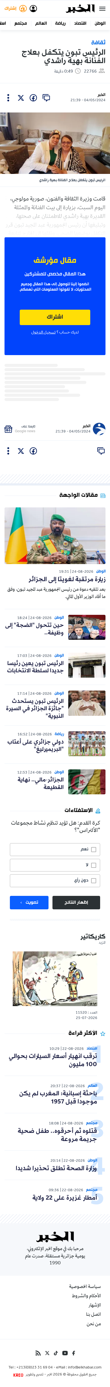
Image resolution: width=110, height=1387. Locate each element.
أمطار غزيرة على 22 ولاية (64, 1198)
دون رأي (81, 880)
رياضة (60, 23)
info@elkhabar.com (85, 1368)
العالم (41, 23)
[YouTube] (65, 1353)
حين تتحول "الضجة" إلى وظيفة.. (34, 629)
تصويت (32, 903)
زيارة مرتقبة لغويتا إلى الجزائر (66, 579)
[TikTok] (56, 1353)
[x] (21, 98)
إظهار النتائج (76, 903)
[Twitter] (47, 1353)
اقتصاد (80, 23)
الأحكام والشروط (86, 1296)
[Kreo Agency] (19, 1375)
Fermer (102, 8)
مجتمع (20, 23)
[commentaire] (46, 98)
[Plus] (8, 98)
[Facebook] (73, 1353)
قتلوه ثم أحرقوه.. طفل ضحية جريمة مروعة (57, 1135)
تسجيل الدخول (43, 332)
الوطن (100, 23)
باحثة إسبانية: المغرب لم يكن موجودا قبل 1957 (58, 1097)
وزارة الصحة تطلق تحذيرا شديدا (56, 1168)
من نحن (94, 1324)
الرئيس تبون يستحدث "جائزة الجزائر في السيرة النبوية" (35, 709)
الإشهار (95, 1305)
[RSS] (38, 1353)
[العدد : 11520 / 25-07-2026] (55, 978)
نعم (84, 849)
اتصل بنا (93, 1314)
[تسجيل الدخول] (33, 8)
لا (87, 865)
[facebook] (33, 98)
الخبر (101, 94)
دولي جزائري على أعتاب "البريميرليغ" (35, 745)
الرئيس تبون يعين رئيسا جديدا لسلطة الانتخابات (35, 667)
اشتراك (55, 317)
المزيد (102, 943)
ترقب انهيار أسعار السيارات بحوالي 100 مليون (53, 1060)
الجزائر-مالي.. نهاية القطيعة (40, 783)
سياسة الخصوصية (85, 1287)
